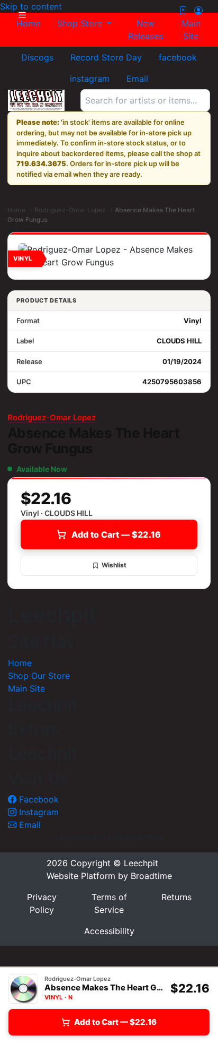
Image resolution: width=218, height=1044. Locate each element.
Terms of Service (109, 903)
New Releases (145, 29)
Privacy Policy (42, 903)
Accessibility (109, 931)
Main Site (191, 29)
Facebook (37, 799)
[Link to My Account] (198, 10)
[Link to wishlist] (183, 10)
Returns (176, 897)
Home (16, 210)
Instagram (37, 812)
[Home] (36, 100)
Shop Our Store (39, 675)
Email (28, 824)
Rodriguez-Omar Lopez (70, 210)
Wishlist (114, 565)
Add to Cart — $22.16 (116, 534)
